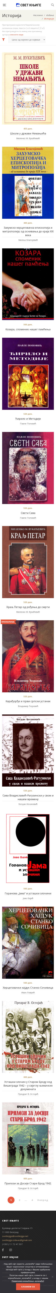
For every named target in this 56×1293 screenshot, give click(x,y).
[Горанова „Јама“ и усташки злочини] (28, 848)
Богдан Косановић (28, 804)
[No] (52, 1276)
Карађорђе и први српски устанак (28, 701)
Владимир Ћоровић (28, 706)
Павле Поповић (28, 423)
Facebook (3, 1250)
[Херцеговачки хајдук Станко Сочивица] (28, 943)
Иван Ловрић (28, 992)
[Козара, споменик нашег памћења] (28, 284)
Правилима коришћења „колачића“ (28, 1281)
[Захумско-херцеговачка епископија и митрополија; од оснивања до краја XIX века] (28, 183)
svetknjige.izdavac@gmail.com (17, 1240)
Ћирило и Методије (28, 418)
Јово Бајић (28, 898)
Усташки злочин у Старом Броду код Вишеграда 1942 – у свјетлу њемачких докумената (28, 1085)
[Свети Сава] (28, 468)
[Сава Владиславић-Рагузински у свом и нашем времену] (28, 750)
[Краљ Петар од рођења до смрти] (28, 562)
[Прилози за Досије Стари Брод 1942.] (28, 1138)
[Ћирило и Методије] (28, 374)
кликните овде (16, 34)
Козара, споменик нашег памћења (28, 329)
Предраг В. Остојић (28, 1094)
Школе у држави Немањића (28, 133)
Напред (42, 1200)
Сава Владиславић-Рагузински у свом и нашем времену (28, 797)
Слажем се (28, 1287)
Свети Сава (28, 513)
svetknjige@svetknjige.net (15, 1236)
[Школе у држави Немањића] (28, 88)
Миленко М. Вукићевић (28, 138)
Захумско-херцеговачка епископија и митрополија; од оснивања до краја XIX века (28, 231)
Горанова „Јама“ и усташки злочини (28, 893)
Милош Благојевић (28, 239)
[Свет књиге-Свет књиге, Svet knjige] (28, 5)
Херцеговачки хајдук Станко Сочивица (28, 987)
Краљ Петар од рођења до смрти (28, 607)
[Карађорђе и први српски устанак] (28, 656)
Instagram (10, 1250)
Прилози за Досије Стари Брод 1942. (28, 1183)
